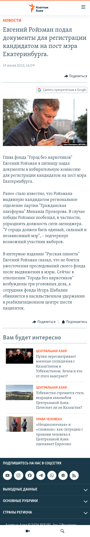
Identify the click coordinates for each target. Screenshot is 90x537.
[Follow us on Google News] (62, 475)
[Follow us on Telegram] (40, 475)
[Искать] (62, 531)
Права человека (49, 419)
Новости (12, 21)
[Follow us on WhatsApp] (51, 475)
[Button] (75, 76)
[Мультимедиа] (27, 531)
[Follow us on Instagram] (18, 475)
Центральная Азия (51, 351)
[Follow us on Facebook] (29, 475)
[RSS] (74, 475)
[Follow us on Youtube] (7, 475)
